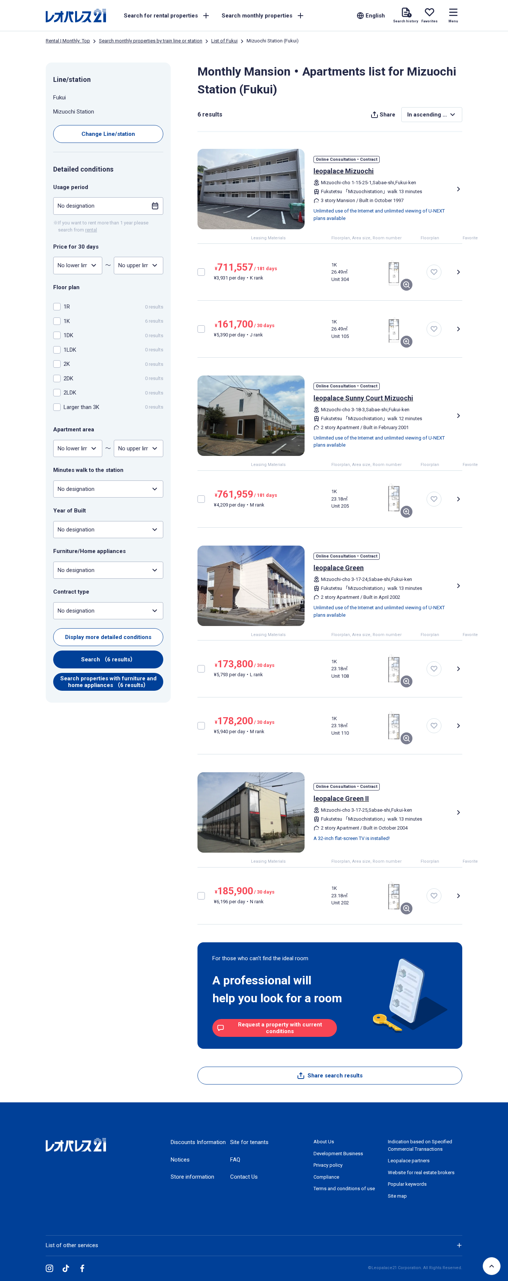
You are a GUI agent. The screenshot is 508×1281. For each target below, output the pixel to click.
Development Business (338, 1153)
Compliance (326, 1177)
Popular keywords (407, 1184)
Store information (192, 1176)
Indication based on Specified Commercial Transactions (420, 1145)
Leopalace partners (409, 1160)
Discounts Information (198, 1142)
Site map (397, 1196)
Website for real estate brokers (421, 1172)
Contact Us (244, 1176)
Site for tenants (249, 1142)
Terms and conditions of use (344, 1188)
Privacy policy (328, 1165)
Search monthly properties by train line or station (150, 41)
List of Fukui (224, 41)
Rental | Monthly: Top (68, 41)
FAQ (235, 1159)
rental (91, 230)
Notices (180, 1159)
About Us (324, 1141)
